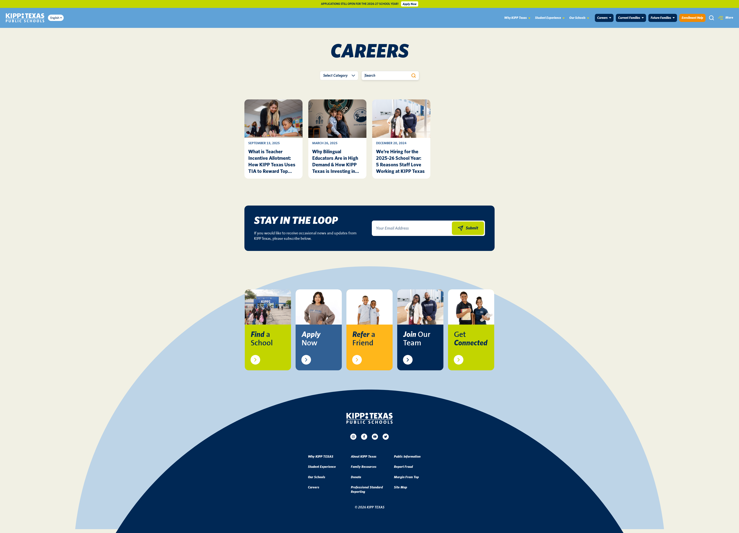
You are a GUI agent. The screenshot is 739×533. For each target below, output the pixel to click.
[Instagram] (353, 437)
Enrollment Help (692, 17)
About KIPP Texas (363, 456)
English (54, 17)
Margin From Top (406, 477)
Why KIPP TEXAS (320, 456)
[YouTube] (375, 437)
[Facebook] (364, 437)
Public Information (407, 456)
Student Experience (548, 17)
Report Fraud (403, 467)
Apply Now (409, 4)
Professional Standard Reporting (367, 490)
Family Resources (363, 467)
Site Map (400, 487)
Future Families (661, 17)
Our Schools (577, 17)
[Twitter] (386, 437)
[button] (725, 17)
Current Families (629, 17)
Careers (602, 17)
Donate (356, 477)
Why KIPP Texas (515, 17)
